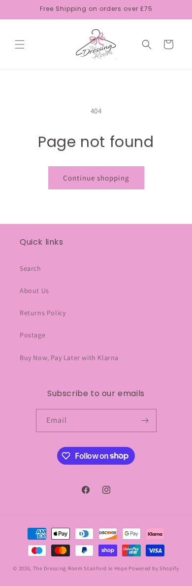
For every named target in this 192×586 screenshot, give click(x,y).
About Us (34, 290)
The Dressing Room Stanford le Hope (80, 568)
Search (30, 268)
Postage (32, 334)
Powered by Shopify (153, 568)
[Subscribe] (145, 420)
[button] (20, 44)
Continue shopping (96, 178)
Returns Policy (42, 312)
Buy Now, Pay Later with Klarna (69, 357)
